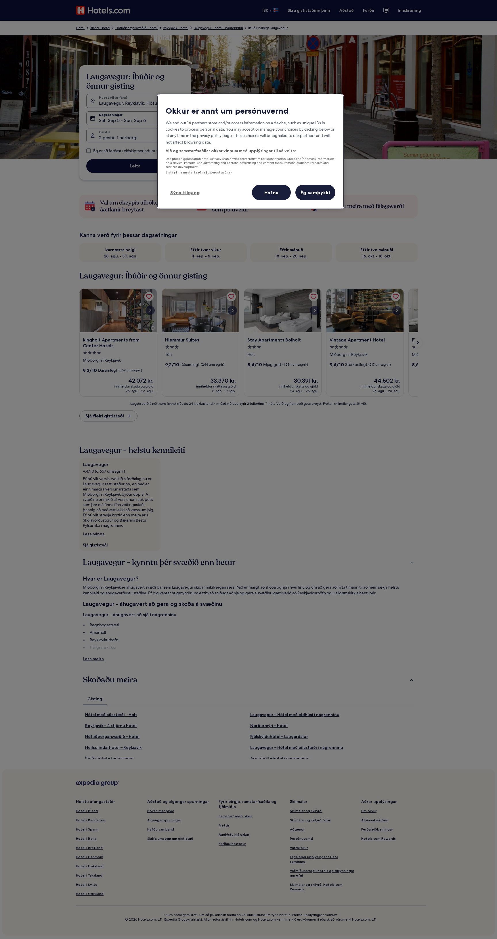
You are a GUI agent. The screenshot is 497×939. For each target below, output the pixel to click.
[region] (250, 151)
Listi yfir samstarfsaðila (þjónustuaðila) (199, 172)
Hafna (271, 192)
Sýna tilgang (185, 192)
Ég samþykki (315, 192)
